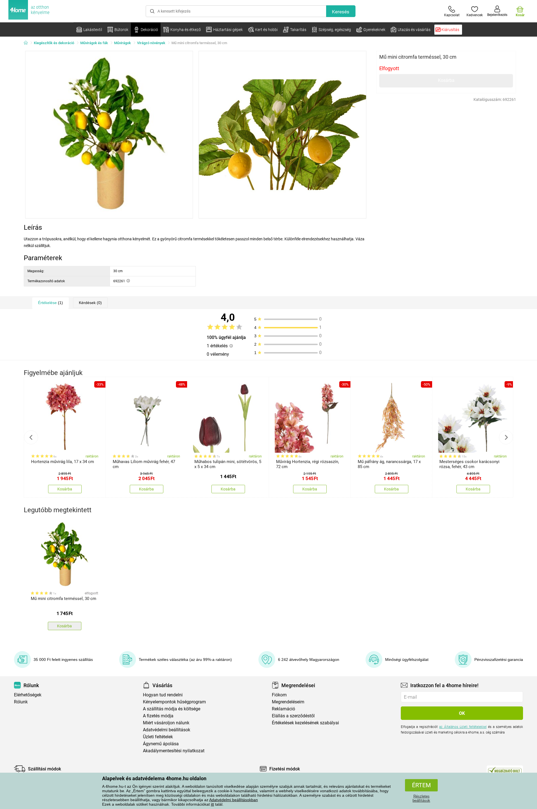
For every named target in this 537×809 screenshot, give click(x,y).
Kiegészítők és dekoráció (54, 43)
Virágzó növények (151, 43)
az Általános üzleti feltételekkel (462, 727)
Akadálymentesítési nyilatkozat (173, 751)
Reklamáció (283, 709)
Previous (31, 437)
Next (506, 437)
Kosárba (446, 80)
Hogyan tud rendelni (163, 695)
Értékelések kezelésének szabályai (305, 723)
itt (212, 804)
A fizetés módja (158, 716)
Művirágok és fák (94, 43)
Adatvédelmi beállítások (166, 730)
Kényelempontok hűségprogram (174, 702)
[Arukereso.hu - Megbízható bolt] (505, 770)
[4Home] (28, 43)
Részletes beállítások (421, 798)
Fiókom (279, 695)
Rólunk (21, 702)
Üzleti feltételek (158, 737)
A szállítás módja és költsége (171, 709)
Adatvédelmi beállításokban (233, 800)
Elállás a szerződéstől (293, 716)
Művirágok (122, 43)
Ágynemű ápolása (161, 744)
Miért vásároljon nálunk (166, 723)
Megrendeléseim (288, 702)
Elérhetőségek (27, 695)
